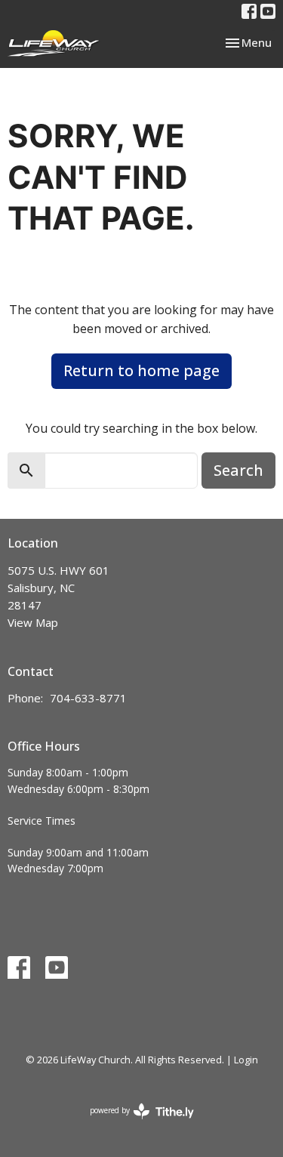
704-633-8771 (88, 697)
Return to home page (141, 370)
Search (238, 470)
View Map (33, 622)
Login (246, 1059)
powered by (134, 1123)
